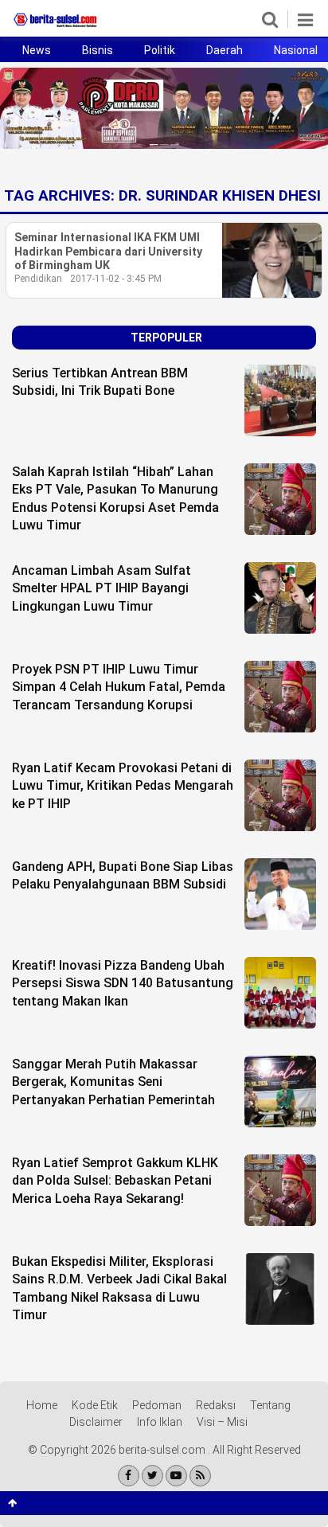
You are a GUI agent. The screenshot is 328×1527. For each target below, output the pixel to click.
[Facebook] (128, 1476)
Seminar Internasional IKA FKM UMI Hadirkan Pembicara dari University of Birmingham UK (108, 251)
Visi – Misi (222, 1422)
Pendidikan (38, 278)
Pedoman (157, 1405)
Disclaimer (96, 1422)
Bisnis (97, 50)
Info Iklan (159, 1422)
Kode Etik (95, 1405)
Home (41, 1405)
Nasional (296, 50)
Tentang (270, 1405)
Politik (159, 50)
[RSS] (200, 1476)
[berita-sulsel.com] (56, 27)
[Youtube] (176, 1476)
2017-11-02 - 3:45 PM (116, 278)
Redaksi (216, 1405)
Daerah (224, 50)
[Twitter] (152, 1476)
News (36, 50)
